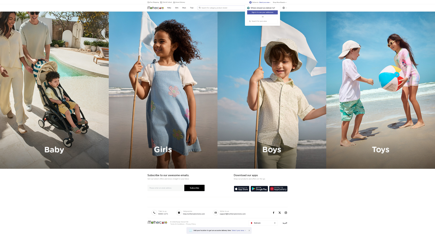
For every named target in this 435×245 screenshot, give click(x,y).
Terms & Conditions (177, 224)
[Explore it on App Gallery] (278, 189)
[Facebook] (273, 212)
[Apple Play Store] (242, 189)
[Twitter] (279, 212)
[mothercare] (156, 8)
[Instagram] (286, 212)
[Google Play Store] (259, 189)
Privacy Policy (191, 224)
